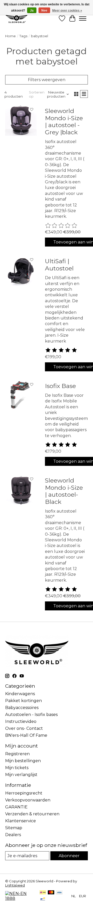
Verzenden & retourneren (32, 813)
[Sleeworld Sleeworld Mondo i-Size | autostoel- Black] (21, 489)
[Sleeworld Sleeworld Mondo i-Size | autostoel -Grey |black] (21, 120)
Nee (44, 10)
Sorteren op (36, 94)
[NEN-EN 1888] (19, 898)
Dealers (13, 834)
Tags (23, 36)
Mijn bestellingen (23, 760)
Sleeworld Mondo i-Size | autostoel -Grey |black (64, 121)
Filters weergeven (46, 79)
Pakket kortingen (23, 700)
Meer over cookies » (67, 10)
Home (10, 36)
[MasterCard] (51, 892)
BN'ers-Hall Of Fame (26, 735)
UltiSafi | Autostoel (59, 265)
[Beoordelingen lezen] (61, 226)
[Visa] (59, 892)
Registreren (17, 753)
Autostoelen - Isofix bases (31, 714)
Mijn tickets (16, 767)
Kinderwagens (20, 693)
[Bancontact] (43, 899)
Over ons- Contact (24, 728)
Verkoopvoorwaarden (27, 800)
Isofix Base (60, 386)
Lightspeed (15, 885)
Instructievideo (20, 721)
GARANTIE (16, 807)
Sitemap (13, 827)
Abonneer (69, 855)
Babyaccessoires (21, 707)
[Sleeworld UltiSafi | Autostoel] (21, 270)
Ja (32, 10)
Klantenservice (20, 820)
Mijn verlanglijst (21, 774)
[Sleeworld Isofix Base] (21, 395)
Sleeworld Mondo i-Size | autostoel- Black (64, 491)
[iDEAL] (43, 892)
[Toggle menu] (83, 18)
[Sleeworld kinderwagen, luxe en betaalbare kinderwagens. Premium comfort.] (16, 18)
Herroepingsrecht (23, 793)
